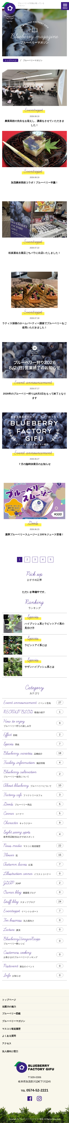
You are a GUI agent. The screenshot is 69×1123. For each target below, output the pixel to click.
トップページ (9, 999)
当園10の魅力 (9, 1006)
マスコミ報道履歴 (11, 1028)
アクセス (6, 1043)
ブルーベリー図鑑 (11, 1013)
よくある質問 (9, 1035)
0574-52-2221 (37, 1090)
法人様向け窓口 (10, 1051)
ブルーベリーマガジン (13, 1021)
